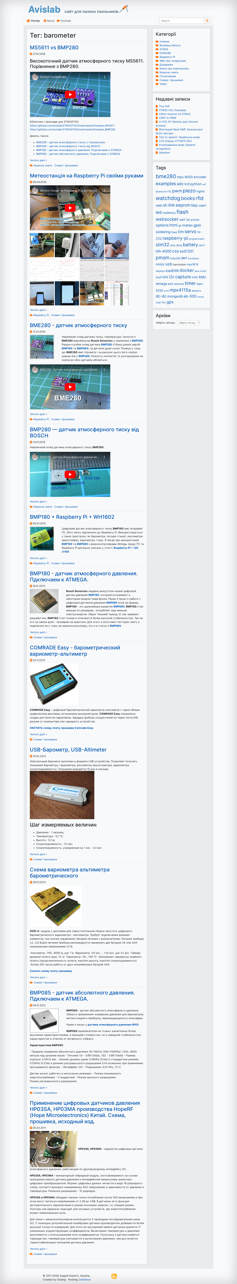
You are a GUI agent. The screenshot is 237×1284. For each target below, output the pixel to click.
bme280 (166, 176)
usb (168, 264)
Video (163, 84)
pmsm (162, 257)
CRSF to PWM (167, 117)
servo (190, 231)
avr (184, 257)
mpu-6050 (185, 177)
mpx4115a (180, 290)
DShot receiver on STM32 (175, 114)
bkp (194, 205)
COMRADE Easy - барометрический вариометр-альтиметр (75, 650)
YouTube (65, 20)
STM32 (164, 49)
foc (164, 302)
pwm (177, 190)
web (159, 205)
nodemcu (169, 213)
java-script (200, 271)
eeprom (183, 205)
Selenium (164, 152)
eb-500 (190, 296)
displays (160, 271)
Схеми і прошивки (66, 165)
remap (200, 296)
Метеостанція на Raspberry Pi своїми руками (86, 175)
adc (180, 183)
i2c (171, 277)
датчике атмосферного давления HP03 (113, 1024)
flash (182, 212)
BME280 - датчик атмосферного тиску (78, 325)
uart (182, 220)
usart (202, 205)
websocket (167, 219)
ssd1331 (187, 251)
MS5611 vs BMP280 (54, 47)
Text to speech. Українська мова (179, 137)
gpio (197, 225)
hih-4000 (164, 251)
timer (190, 283)
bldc (202, 277)
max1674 (192, 264)
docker (187, 270)
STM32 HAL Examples (172, 110)
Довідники (166, 64)
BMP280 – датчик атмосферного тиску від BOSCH (68, 146)
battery (190, 244)
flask (174, 232)
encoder (200, 177)
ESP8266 (165, 53)
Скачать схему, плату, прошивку (51, 970)
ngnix (200, 191)
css (175, 251)
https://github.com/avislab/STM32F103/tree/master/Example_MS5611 (72, 125)
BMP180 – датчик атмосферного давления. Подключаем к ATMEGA (79, 150)
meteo (187, 225)
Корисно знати (43, 165)
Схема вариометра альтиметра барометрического (70, 872)
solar (158, 302)
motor (160, 264)
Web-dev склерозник (173, 60)
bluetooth (161, 191)
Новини (164, 41)
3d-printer (192, 219)
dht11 (202, 245)
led (159, 212)
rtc (169, 191)
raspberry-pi (175, 238)
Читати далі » (38, 160)
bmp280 (175, 258)
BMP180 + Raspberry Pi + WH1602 (72, 517)
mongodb (175, 296)
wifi (204, 184)
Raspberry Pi (41, 315)
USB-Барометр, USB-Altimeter (68, 749)
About (50, 20)
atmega (161, 284)
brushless (193, 258)
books (188, 198)
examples (166, 183)
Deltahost (85, 1279)
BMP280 (106, 344)
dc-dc (161, 296)
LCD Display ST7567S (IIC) (175, 141)
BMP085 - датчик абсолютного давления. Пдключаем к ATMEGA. (82, 996)
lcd (186, 184)
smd (166, 290)
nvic (195, 277)
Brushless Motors (170, 45)
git (180, 225)
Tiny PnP (164, 106)
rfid (199, 198)
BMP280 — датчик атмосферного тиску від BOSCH (84, 432)
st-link (169, 205)
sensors (196, 290)
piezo (189, 191)
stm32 (162, 244)
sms (172, 245)
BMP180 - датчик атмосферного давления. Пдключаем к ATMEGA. (84, 576)
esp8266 (172, 271)
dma (179, 245)
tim (181, 231)
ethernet (179, 283)
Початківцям (168, 76)
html (173, 225)
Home (35, 21)
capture (183, 276)
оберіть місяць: (166, 322)
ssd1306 (162, 277)
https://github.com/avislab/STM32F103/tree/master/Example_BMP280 (72, 129)
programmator (196, 238)
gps (170, 302)
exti (170, 284)
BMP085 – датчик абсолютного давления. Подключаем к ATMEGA (78, 153)
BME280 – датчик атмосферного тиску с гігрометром (70, 142)
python (196, 184)
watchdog (168, 198)
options (162, 225)
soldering (163, 232)
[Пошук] (207, 21)
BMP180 (67, 348)
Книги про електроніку (174, 68)
